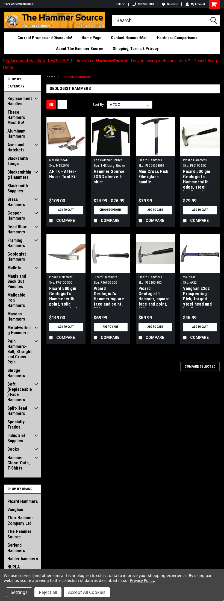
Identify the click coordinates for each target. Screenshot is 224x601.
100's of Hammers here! (19, 3)
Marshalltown (58, 160)
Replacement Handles (19, 101)
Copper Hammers (16, 215)
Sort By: (99, 104)
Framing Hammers (16, 243)
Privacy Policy (142, 580)
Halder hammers (22, 558)
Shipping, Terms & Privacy (136, 48)
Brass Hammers (16, 202)
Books (13, 449)
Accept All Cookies (86, 592)
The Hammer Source (19, 534)
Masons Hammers (16, 316)
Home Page (91, 37)
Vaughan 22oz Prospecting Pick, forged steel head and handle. (197, 297)
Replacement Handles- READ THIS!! (37, 60)
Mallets (14, 267)
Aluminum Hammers (16, 133)
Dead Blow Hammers (17, 229)
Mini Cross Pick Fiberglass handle (153, 176)
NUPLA (13, 567)
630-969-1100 (146, 4)
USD (118, 4)
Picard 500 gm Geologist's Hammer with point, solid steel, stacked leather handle (63, 297)
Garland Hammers (16, 548)
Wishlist (172, 4)
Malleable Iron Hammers (16, 300)
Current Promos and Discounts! (44, 37)
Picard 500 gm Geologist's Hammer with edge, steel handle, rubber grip (197, 180)
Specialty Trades (16, 424)
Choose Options (110, 209)
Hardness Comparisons (177, 37)
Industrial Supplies (16, 438)
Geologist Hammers (16, 256)
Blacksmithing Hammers (19, 174)
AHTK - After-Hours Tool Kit (63, 174)
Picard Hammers (22, 501)
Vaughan (15, 509)
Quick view (66, 151)
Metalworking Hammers (19, 330)
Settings (19, 592)
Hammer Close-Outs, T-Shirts (18, 463)
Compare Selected (200, 366)
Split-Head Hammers (17, 411)
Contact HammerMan (129, 37)
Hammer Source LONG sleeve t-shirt (109, 176)
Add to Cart (66, 209)
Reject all (48, 592)
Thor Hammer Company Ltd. (20, 520)
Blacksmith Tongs (17, 161)
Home (50, 77)
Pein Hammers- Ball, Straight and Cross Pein (19, 352)
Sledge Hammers (16, 373)
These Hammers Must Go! (16, 117)
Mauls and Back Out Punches (16, 281)
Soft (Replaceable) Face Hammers (19, 392)
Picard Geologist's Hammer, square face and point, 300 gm (154, 297)
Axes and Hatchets (16, 147)
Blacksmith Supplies (17, 188)
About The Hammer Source (79, 48)
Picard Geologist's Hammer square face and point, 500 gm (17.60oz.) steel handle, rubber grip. (109, 297)
